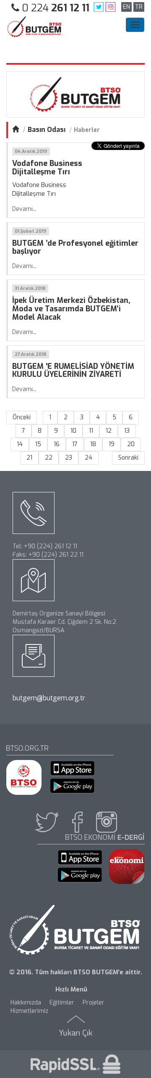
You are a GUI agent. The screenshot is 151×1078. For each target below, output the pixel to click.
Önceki (22, 417)
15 (38, 444)
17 (75, 444)
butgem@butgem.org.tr (49, 698)
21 (29, 458)
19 (112, 444)
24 (88, 458)
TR (139, 7)
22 (48, 458)
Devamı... (24, 209)
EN (126, 7)
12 (109, 431)
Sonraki (128, 458)
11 (91, 431)
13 (127, 431)
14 (20, 444)
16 (57, 444)
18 (93, 444)
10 (73, 431)
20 (131, 444)
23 (68, 458)
